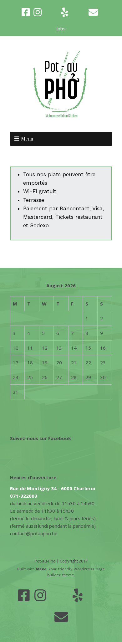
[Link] (51, 12)
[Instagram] (37, 12)
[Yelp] (64, 12)
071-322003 (23, 496)
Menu (27, 139)
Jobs (61, 28)
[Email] (93, 12)
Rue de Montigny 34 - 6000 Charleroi (52, 488)
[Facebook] (26, 12)
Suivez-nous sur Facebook (40, 438)
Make (41, 569)
